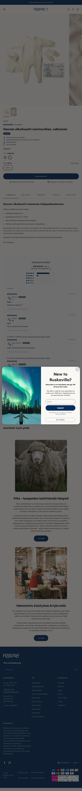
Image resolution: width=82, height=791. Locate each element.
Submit (60, 408)
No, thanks (60, 420)
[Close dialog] (77, 369)
